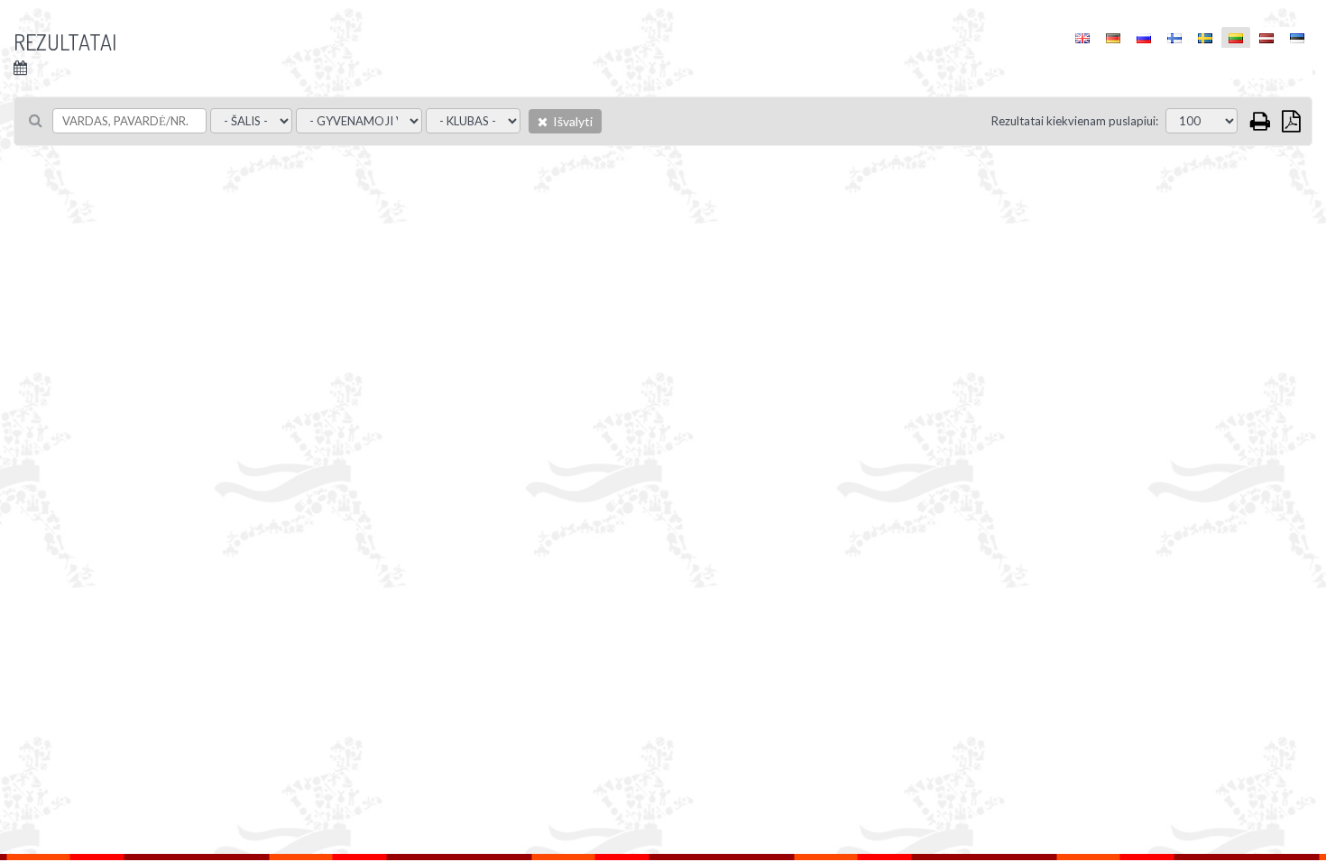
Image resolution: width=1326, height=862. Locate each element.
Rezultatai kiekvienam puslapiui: (1074, 121)
